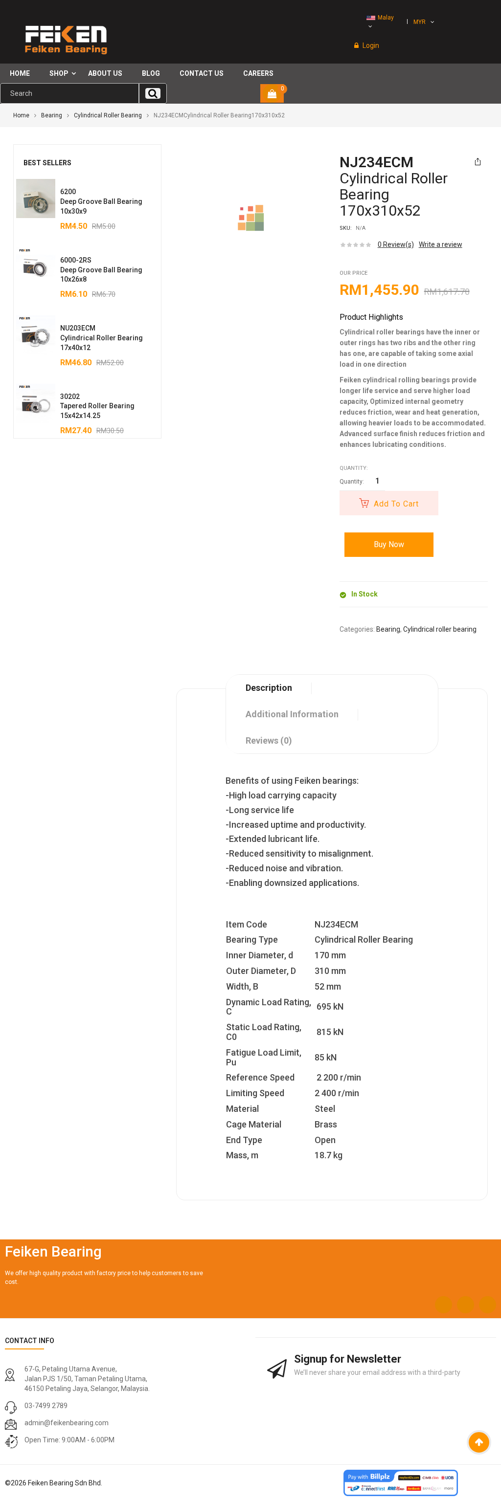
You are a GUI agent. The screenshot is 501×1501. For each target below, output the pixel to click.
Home (21, 115)
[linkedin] (487, 1304)
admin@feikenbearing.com (66, 1423)
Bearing (51, 115)
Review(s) (396, 244)
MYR (419, 22)
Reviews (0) (269, 740)
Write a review (440, 244)
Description (269, 688)
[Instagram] (465, 1304)
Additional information (292, 714)
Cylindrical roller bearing (108, 115)
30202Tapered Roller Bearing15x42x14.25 (97, 406)
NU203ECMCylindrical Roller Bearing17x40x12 (101, 338)
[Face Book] (443, 1304)
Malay (386, 17)
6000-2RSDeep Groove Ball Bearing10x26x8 (101, 270)
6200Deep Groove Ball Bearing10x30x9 (101, 201)
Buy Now (389, 544)
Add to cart (396, 503)
